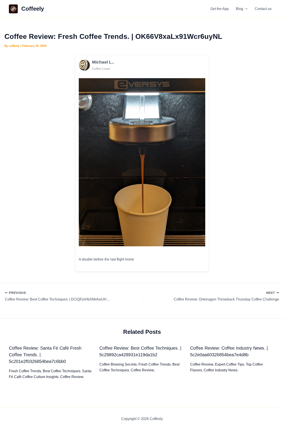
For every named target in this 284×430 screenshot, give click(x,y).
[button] (245, 9)
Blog (239, 9)
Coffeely (32, 8)
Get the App (219, 9)
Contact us (263, 9)
